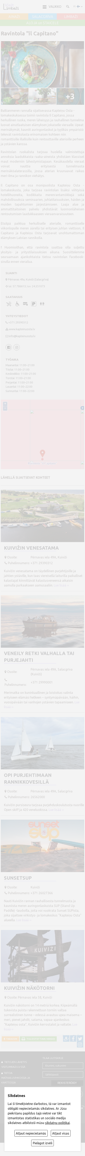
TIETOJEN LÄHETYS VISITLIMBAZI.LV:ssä (14, 1064)
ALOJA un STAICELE (42, 23)
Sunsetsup (18, 878)
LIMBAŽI (71, 16)
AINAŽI (14, 16)
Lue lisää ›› (61, 585)
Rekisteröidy (67, 1082)
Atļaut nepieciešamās (31, 1133)
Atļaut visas (60, 1133)
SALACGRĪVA (42, 16)
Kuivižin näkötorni (29, 988)
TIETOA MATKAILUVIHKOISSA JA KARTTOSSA (15, 1077)
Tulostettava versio (40, 1039)
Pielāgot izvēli (42, 1143)
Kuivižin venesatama (31, 548)
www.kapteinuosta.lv (22, 329)
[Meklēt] (67, 6)
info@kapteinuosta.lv (22, 336)
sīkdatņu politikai (57, 1123)
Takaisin (11, 1039)
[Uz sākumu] (11, 6)
